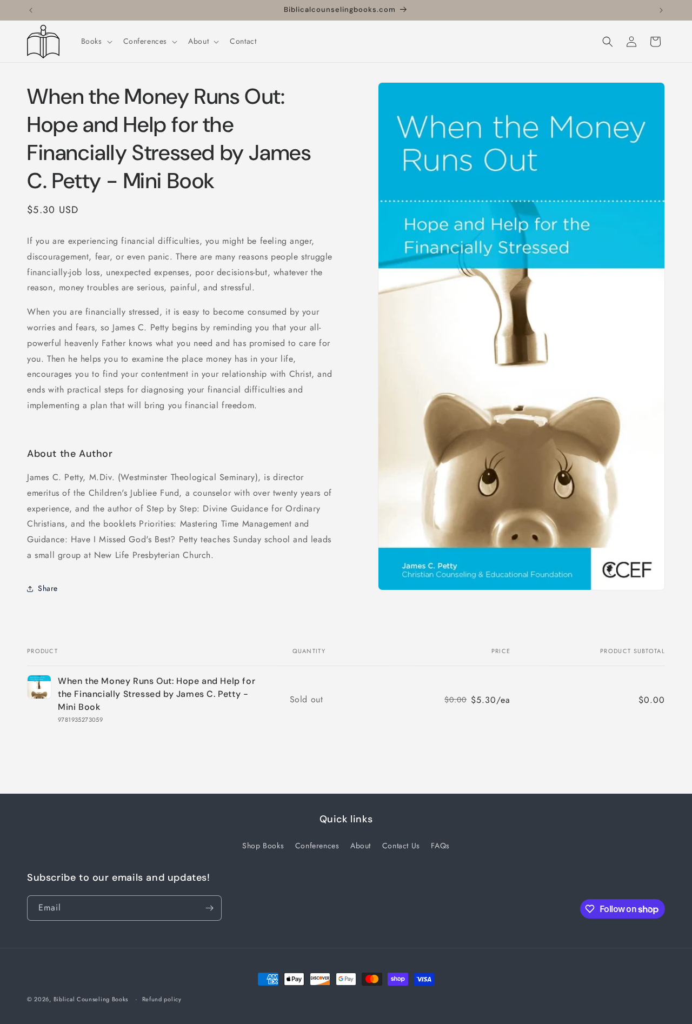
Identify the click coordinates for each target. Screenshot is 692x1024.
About (360, 845)
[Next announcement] (661, 10)
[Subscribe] (209, 908)
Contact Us (401, 845)
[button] (96, 41)
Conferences (317, 845)
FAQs (440, 845)
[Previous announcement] (31, 10)
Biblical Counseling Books (91, 999)
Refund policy (162, 999)
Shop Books (263, 845)
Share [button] (48, 588)
